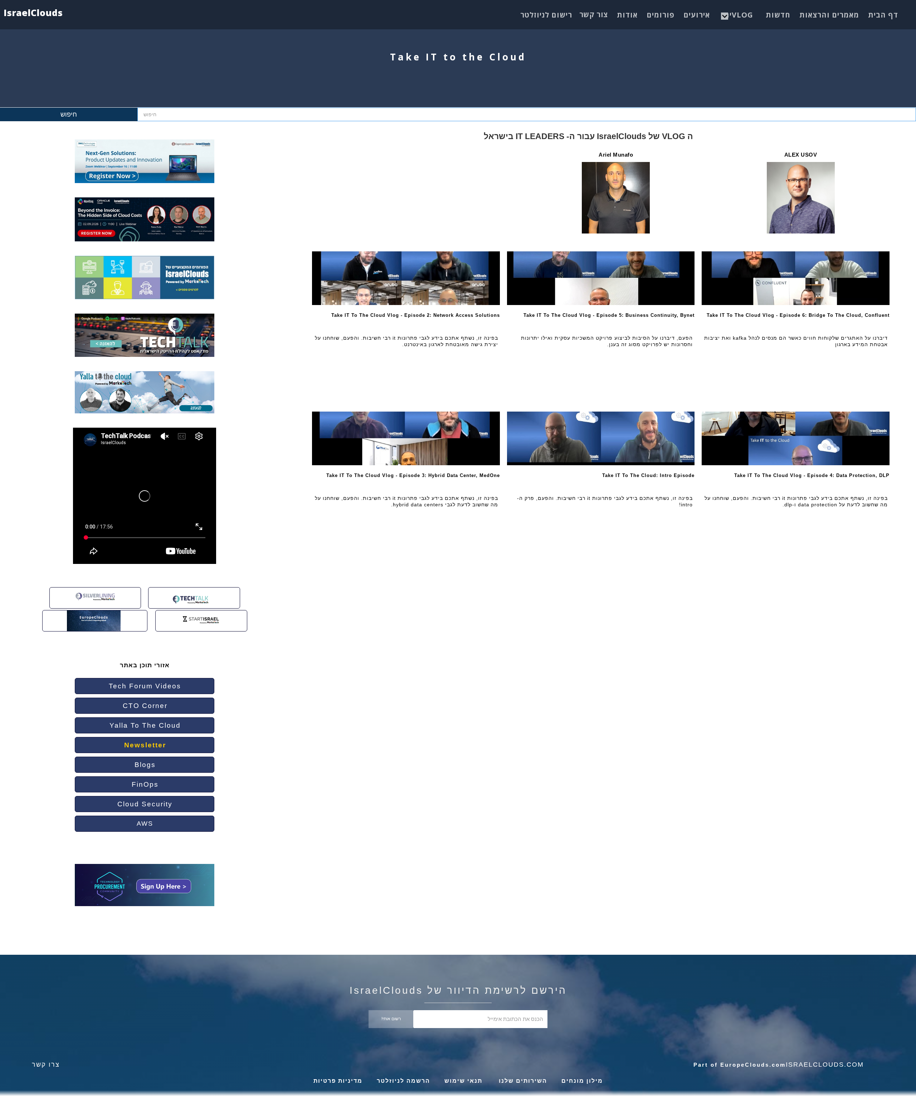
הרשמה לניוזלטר (403, 1081)
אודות (627, 14)
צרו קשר (46, 1064)
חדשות (778, 14)
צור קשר (593, 14)
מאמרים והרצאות (829, 14)
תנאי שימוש (463, 1081)
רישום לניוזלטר (546, 14)
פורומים (660, 14)
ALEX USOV (800, 155)
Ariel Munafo (616, 155)
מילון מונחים (582, 1081)
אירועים (696, 14)
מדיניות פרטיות (337, 1081)
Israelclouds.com (825, 1064)
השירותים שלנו (522, 1081)
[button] (738, 13)
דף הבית (883, 14)
